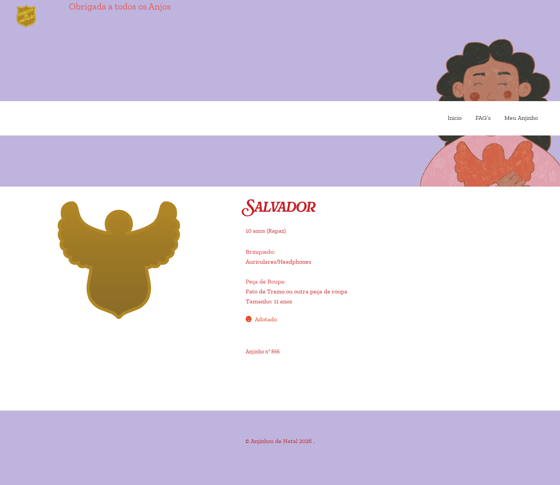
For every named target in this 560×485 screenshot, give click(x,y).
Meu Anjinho (521, 117)
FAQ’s (483, 117)
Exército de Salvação (57, 17)
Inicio (455, 117)
